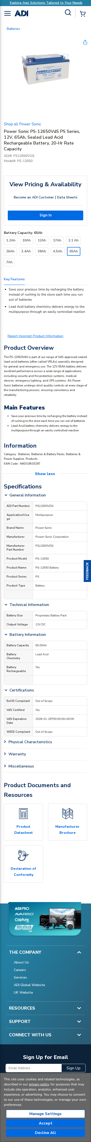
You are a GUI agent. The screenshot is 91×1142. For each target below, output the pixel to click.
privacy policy (39, 1084)
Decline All (45, 1132)
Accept (45, 1123)
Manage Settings (45, 1113)
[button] (87, 571)
